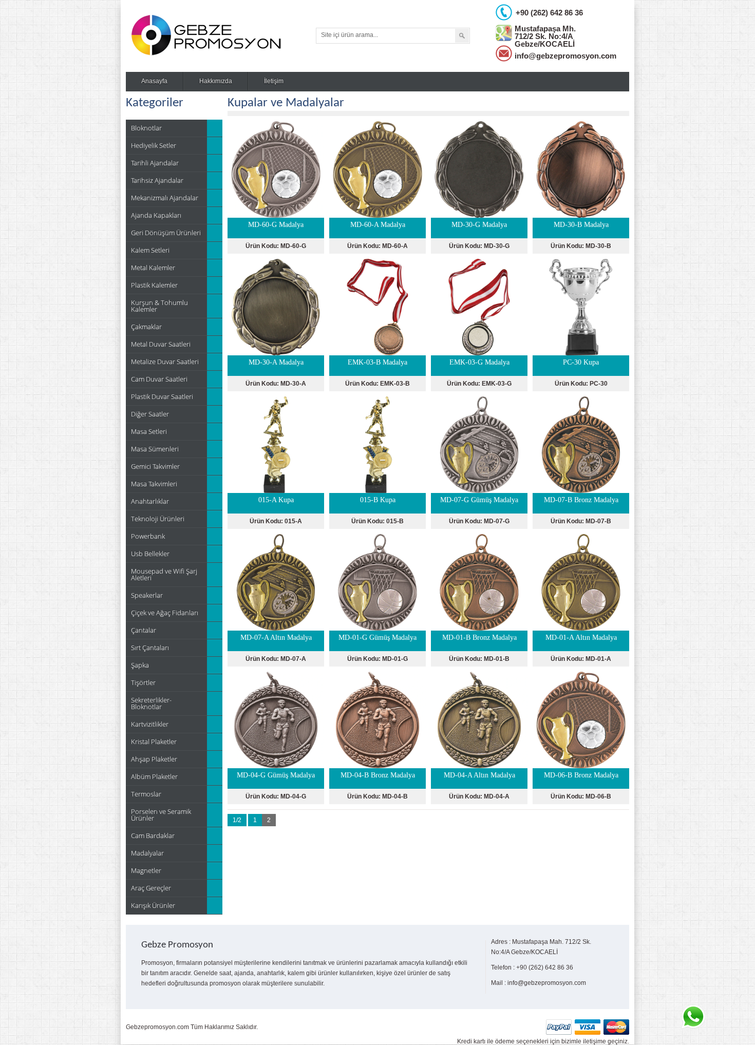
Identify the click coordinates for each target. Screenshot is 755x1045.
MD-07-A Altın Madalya (276, 637)
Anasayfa (154, 81)
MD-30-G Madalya (479, 225)
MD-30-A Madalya (276, 362)
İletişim (274, 81)
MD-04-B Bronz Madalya (378, 775)
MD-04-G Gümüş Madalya (276, 775)
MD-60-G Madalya (276, 225)
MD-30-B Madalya (581, 225)
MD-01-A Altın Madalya (581, 637)
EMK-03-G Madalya (479, 362)
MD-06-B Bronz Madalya (581, 775)
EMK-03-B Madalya (377, 362)
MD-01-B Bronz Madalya (479, 637)
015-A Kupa (276, 500)
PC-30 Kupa (581, 362)
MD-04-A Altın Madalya (479, 775)
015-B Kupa (377, 500)
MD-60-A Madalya (377, 225)
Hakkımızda (215, 81)
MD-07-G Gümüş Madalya (479, 500)
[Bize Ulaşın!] (693, 1017)
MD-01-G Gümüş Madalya (377, 637)
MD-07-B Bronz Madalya (581, 500)
